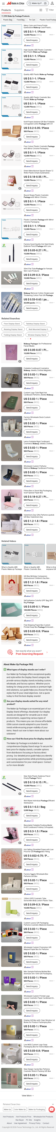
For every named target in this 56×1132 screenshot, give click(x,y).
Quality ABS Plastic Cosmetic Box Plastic (37, 98)
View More (27, 1095)
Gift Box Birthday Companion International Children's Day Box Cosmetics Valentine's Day (36, 577)
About (9, 1123)
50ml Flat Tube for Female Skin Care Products (38, 270)
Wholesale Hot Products (43, 1116)
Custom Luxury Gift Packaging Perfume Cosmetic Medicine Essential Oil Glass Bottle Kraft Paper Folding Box (39, 924)
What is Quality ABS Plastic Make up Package (11, 568)
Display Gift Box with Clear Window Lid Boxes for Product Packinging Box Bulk (39, 1021)
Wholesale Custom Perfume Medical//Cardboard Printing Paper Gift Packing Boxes (38, 467)
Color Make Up (20, 1109)
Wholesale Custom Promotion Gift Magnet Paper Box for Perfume (37, 948)
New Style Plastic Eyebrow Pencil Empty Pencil (37, 777)
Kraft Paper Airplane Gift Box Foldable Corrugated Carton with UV (39, 123)
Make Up (7, 1109)
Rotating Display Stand (13, 329)
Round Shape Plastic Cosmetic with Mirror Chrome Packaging (36, 196)
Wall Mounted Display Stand (40, 329)
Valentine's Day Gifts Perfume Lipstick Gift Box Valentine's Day (39, 516)
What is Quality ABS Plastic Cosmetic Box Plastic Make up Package (34, 568)
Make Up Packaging (37, 1109)
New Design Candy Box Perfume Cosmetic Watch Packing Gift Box (37, 1070)
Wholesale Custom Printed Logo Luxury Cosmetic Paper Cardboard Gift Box (39, 997)
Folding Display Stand (13, 335)
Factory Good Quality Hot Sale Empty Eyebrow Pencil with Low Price (39, 245)
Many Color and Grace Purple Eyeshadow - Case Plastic (37, 26)
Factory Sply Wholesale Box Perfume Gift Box (36, 875)
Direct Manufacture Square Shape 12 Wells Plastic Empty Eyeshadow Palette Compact (38, 172)
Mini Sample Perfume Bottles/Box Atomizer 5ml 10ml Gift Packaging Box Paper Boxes (38, 972)
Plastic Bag (7, 19)
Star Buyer (20, 1120)
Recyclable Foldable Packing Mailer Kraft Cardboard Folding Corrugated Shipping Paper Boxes (38, 826)
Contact (46, 1123)
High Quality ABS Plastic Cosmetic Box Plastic (38, 51)
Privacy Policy (34, 1123)
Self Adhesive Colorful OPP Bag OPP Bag (38, 601)
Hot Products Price (23, 1116)
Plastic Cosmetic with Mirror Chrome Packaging (39, 221)
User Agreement (20, 1123)
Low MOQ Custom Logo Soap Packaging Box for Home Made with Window (38, 1046)
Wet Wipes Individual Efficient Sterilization (39, 802)
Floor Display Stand (12, 323)
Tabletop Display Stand (35, 323)
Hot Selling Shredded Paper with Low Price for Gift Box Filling (38, 850)
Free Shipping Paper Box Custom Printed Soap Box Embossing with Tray (39, 626)
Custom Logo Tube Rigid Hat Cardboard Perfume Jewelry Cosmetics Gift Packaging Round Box (39, 394)
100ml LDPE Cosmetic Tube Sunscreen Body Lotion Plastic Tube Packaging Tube (38, 899)
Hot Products (8, 1116)
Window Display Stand (37, 335)
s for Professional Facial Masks (38, 345)
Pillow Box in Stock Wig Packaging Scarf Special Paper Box (38, 491)
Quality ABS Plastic (39, 74)
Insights (37, 1120)
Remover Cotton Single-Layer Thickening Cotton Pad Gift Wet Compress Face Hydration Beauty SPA (39, 294)
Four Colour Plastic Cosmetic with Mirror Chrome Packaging (39, 147)
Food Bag (20, 19)
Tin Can (32, 19)
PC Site (29, 1120)
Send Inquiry (32, 40)
